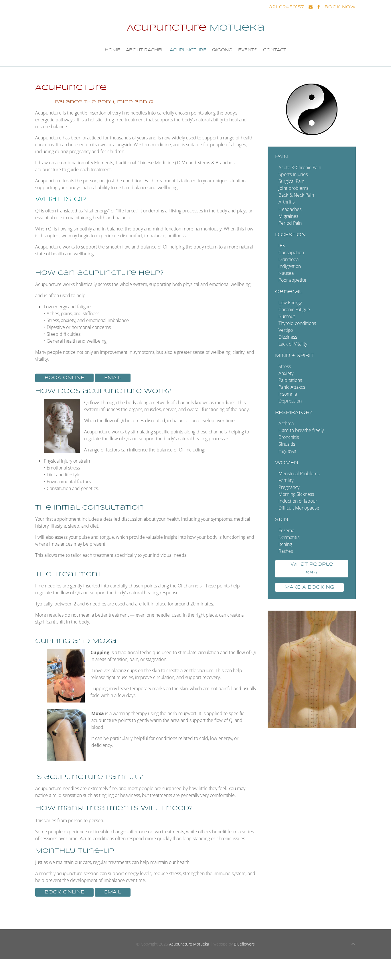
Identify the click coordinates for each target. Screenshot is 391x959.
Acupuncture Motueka (189, 944)
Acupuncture (188, 50)
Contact (274, 50)
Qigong (222, 50)
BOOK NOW (340, 7)
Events (247, 50)
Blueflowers (244, 944)
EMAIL (112, 378)
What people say (312, 568)
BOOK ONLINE (64, 378)
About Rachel (145, 50)
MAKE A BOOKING (309, 587)
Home (112, 50)
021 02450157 (286, 7)
